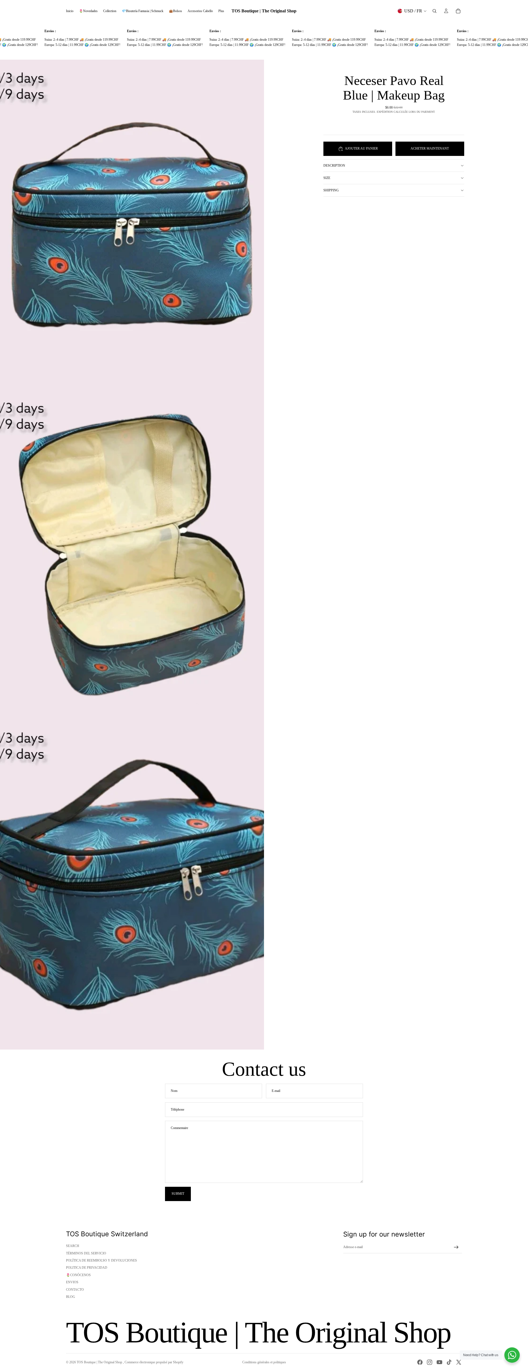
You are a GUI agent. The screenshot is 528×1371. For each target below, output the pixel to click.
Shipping (331, 190)
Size (326, 178)
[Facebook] (420, 1362)
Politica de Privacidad (86, 1268)
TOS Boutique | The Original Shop (100, 1362)
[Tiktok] (449, 1362)
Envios (72, 1282)
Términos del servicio (86, 1253)
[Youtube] (439, 1362)
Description (334, 165)
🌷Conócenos (78, 1275)
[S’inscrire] (456, 1247)
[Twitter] (458, 1362)
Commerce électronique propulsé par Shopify (154, 1362)
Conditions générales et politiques (264, 1362)
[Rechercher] (434, 11)
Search (72, 1246)
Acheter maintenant (430, 148)
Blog (70, 1297)
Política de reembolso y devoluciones (101, 1260)
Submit (178, 1194)
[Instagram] (429, 1362)
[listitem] (221, 11)
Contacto (75, 1290)
